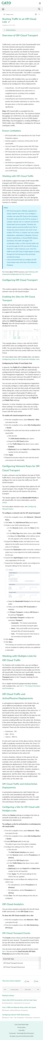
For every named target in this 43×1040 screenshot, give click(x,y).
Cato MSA (21, 1030)
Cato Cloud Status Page (21, 1024)
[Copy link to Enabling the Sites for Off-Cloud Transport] (15, 300)
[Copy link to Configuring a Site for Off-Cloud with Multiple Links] (19, 810)
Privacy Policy (22, 1027)
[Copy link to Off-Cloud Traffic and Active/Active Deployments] (18, 787)
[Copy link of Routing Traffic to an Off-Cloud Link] (9, 22)
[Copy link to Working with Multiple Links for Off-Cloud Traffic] (23, 660)
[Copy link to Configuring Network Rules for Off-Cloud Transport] (23, 470)
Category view (9, 14)
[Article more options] (39, 14)
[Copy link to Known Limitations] (24, 131)
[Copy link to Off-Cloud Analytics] (26, 904)
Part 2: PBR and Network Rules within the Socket (19, 1007)
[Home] (6, 3)
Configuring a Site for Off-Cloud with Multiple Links (20, 359)
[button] (12, 989)
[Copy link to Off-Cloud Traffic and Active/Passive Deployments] (36, 698)
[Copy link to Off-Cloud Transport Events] (33, 933)
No (37, 981)
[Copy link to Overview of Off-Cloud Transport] (5, 39)
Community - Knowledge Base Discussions (21, 1033)
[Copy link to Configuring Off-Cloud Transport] (5, 284)
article (4, 502)
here (4, 951)
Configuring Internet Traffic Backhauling (15, 1015)
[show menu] (40, 3)
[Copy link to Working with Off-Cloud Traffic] (36, 176)
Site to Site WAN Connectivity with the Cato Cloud (19, 1000)
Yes (28, 981)
